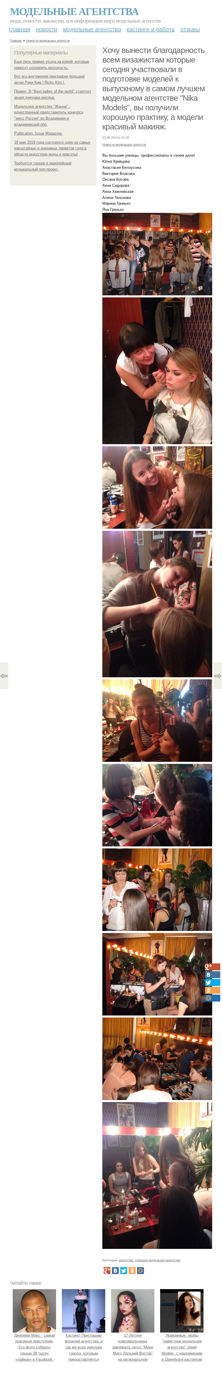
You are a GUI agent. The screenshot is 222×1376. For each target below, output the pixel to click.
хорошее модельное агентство (157, 1260)
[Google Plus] (106, 1270)
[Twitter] (123, 1270)
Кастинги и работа (151, 29)
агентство (126, 1260)
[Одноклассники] (132, 1270)
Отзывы (190, 29)
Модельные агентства (74, 11)
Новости (46, 29)
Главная (19, 29)
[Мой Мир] (140, 1270)
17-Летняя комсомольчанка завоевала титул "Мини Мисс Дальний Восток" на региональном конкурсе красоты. (132, 1350)
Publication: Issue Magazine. (38, 133)
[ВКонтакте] (115, 1270)
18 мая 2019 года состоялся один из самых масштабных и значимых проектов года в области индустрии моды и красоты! (52, 148)
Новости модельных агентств (48, 40)
